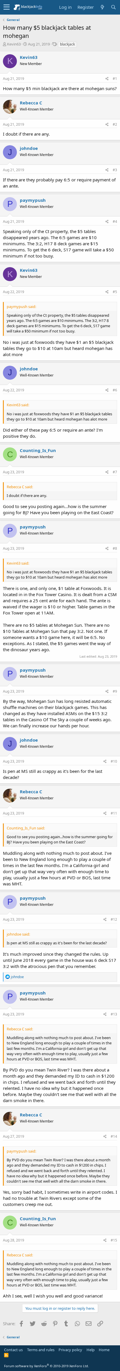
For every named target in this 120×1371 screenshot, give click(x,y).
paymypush (33, 200)
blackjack (67, 44)
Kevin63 (14, 44)
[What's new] (102, 7)
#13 (114, 1014)
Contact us (13, 1349)
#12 (114, 919)
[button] (6, 7)
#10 (114, 761)
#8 (115, 548)
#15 (114, 1240)
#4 (115, 221)
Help (91, 1349)
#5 (115, 291)
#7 (115, 472)
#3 (115, 169)
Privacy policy (70, 1349)
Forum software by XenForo (46, 1366)
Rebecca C (31, 103)
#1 (115, 78)
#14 (114, 1136)
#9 (115, 691)
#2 (115, 124)
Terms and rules (40, 1349)
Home (104, 1349)
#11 (114, 813)
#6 (115, 390)
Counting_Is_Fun (38, 450)
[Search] (113, 7)
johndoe (29, 148)
